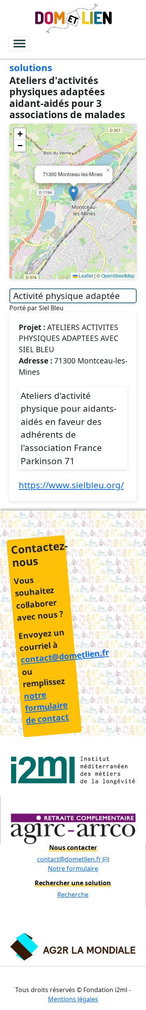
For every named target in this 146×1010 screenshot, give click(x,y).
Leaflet (85, 275)
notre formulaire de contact (46, 707)
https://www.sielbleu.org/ (71, 485)
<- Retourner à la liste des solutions (68, 60)
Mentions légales (73, 999)
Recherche (72, 894)
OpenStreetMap (118, 275)
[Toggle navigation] (19, 44)
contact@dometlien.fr (64, 656)
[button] (73, 193)
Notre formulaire (73, 868)
